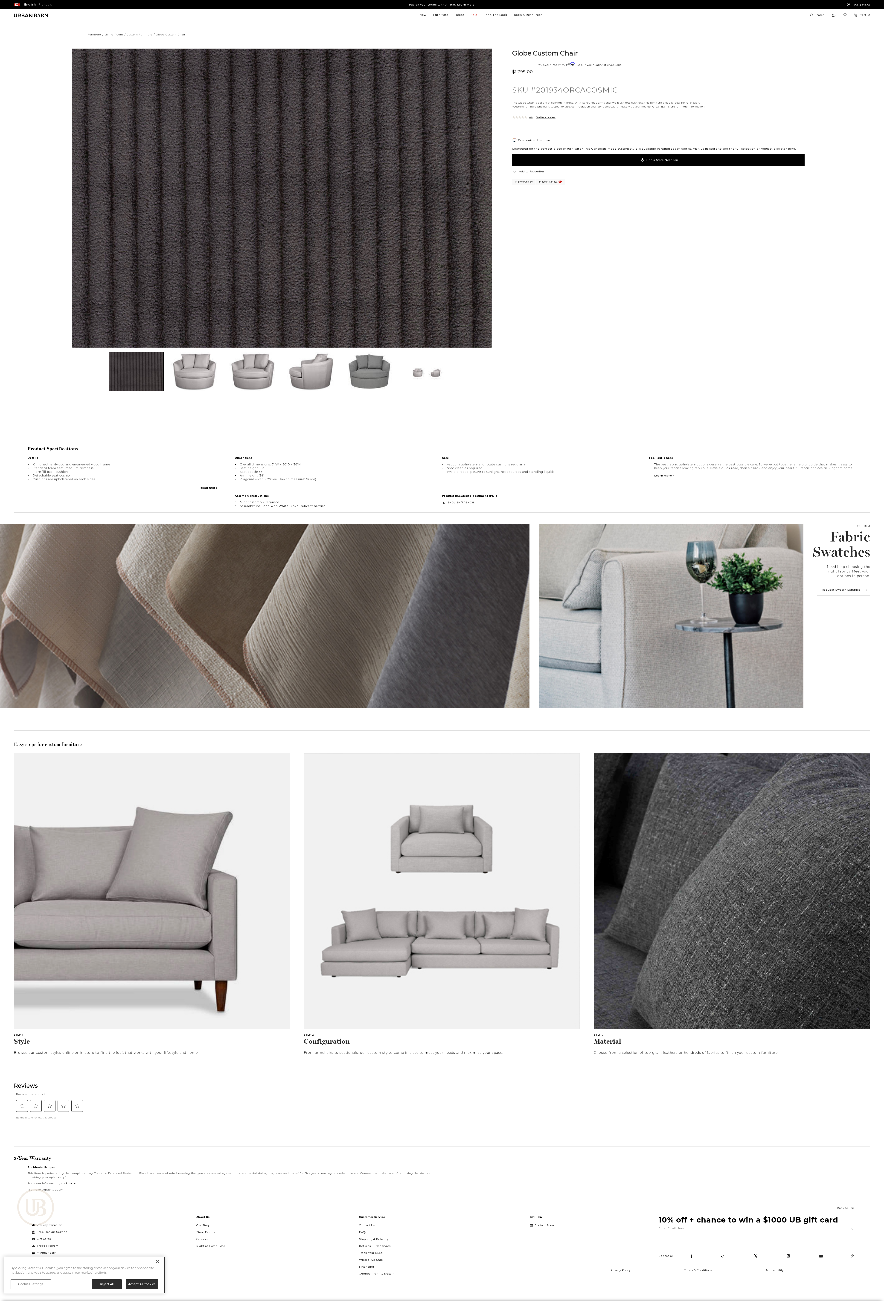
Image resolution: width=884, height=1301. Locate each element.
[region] (84, 1275)
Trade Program (47, 1245)
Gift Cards (44, 1238)
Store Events (205, 1232)
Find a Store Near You (662, 160)
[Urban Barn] (35, 1208)
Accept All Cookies (141, 1284)
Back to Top (845, 1208)
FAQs (362, 1232)
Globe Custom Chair (545, 53)
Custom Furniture (139, 34)
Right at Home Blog (210, 1246)
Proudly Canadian (49, 1225)
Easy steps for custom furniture (48, 744)
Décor (459, 15)
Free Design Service (49, 1232)
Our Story (203, 1225)
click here (68, 1183)
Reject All (106, 1284)
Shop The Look (495, 15)
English (454, 502)
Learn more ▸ (664, 475)
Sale (474, 15)
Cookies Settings (30, 1284)
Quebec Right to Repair (376, 1273)
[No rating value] (520, 117)
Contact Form (544, 1225)
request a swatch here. (778, 148)
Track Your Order (371, 1253)
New (423, 15)
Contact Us (367, 1225)
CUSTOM (863, 526)
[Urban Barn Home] (31, 15)
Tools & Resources (528, 15)
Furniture (440, 15)
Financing (366, 1266)
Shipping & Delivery (374, 1239)
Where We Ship (371, 1259)
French (468, 502)
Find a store (861, 4)
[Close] (157, 1262)
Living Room (114, 34)
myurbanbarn (46, 1252)
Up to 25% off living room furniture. (442, 4)
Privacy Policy (621, 1270)
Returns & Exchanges (375, 1246)
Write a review (545, 117)
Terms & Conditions (698, 1270)
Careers (202, 1239)
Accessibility (774, 1270)
